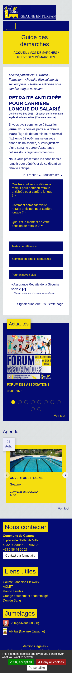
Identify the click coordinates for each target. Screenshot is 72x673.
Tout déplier (53, 175)
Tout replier (32, 175)
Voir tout (59, 415)
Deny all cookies (52, 662)
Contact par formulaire (20, 555)
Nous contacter (25, 527)
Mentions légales (34, 646)
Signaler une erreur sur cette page (40, 304)
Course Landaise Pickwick (21, 582)
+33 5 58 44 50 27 (15, 549)
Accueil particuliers (22, 75)
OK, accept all (22, 662)
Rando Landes (13, 591)
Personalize (37, 667)
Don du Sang (12, 600)
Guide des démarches (36, 57)
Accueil (20, 52)
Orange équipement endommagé (25, 595)
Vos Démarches (43, 52)
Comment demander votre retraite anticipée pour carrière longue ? (32, 208)
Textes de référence (24, 246)
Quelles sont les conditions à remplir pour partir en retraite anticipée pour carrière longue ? (32, 190)
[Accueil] (29, 10)
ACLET (8, 586)
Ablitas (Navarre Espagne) (27, 631)
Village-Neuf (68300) (25, 623)
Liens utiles (20, 571)
